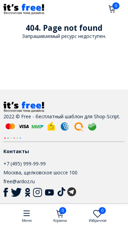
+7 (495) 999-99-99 (24, 163)
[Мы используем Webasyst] (12, 137)
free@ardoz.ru (19, 181)
